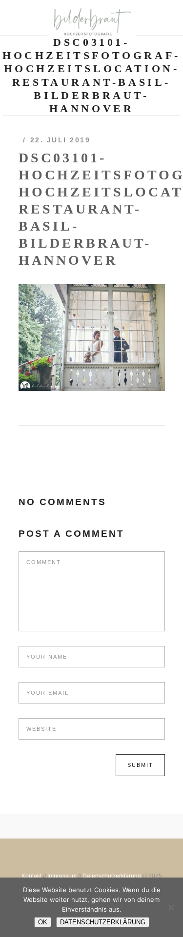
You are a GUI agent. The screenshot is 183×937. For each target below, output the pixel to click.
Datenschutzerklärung (111, 876)
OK (42, 922)
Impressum (62, 876)
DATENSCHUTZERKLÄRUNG (102, 922)
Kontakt (31, 876)
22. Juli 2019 (60, 140)
